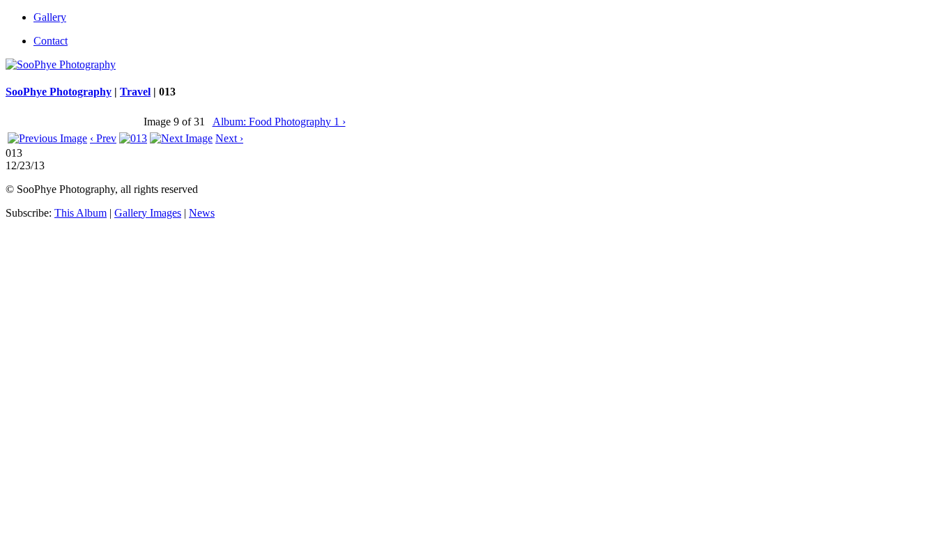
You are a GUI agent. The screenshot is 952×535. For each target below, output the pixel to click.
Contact (50, 41)
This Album (80, 213)
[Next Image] (181, 138)
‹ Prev (103, 138)
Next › (229, 138)
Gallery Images (147, 213)
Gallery (49, 17)
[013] (133, 138)
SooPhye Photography (59, 92)
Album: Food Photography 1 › (279, 121)
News (202, 213)
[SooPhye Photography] (61, 64)
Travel (135, 92)
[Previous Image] (47, 138)
